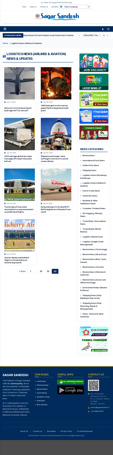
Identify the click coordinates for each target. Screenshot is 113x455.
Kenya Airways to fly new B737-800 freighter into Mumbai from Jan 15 (56, 209)
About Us (33, 7)
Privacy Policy (66, 431)
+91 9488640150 (97, 411)
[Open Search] (108, 29)
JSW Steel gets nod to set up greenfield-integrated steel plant (54, 108)
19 (48, 271)
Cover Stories (41, 393)
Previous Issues (42, 385)
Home (24, 7)
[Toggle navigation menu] (5, 29)
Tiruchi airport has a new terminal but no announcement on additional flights (19, 209)
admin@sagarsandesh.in (100, 407)
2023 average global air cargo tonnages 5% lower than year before (18, 158)
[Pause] (103, 35)
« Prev (22, 271)
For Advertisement (85, 431)
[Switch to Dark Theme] (103, 29)
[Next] (107, 35)
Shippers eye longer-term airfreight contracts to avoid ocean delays (54, 158)
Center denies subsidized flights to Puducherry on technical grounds (16, 260)
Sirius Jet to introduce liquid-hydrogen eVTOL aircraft (18, 109)
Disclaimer (51, 431)
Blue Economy (41, 405)
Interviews (40, 401)
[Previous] (100, 35)
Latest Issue (41, 381)
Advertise (54, 7)
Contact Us (44, 7)
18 (41, 271)
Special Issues (41, 389)
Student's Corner (43, 397)
